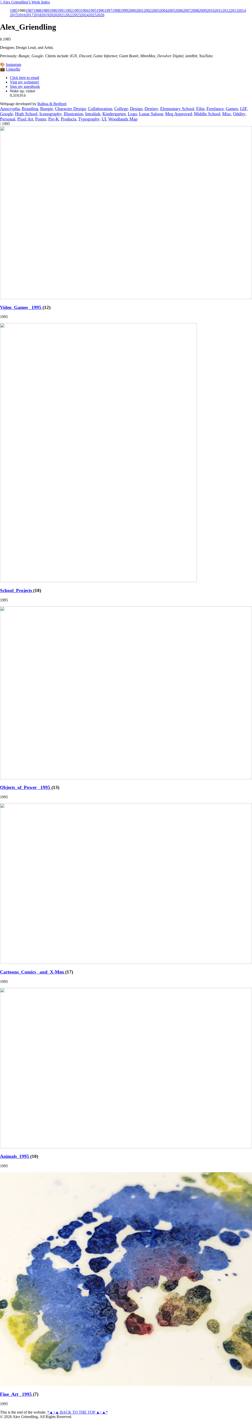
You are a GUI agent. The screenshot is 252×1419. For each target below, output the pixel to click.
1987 (29, 10)
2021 (61, 15)
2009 (203, 10)
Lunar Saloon (151, 113)
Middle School (207, 113)
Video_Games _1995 (21, 307)
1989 (45, 10)
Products (68, 118)
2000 (132, 10)
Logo (132, 113)
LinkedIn (13, 69)
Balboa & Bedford (51, 104)
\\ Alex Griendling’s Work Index (25, 2)
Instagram (13, 64)
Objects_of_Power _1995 (25, 787)
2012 (226, 10)
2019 (45, 15)
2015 (14, 15)
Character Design (70, 108)
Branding (30, 108)
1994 (85, 10)
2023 (77, 15)
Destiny (151, 108)
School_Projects (16, 590)
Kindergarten (114, 113)
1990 (53, 10)
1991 (61, 10)
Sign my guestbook (25, 86)
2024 (85, 15)
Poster (40, 118)
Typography (89, 118)
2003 (155, 10)
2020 (53, 15)
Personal (7, 118)
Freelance (215, 108)
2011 (218, 10)
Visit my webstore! (24, 82)
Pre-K (53, 118)
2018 (37, 15)
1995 (92, 10)
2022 (69, 15)
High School (26, 113)
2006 (179, 10)
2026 (100, 15)
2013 (234, 10)
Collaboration (100, 108)
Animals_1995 (15, 1156)
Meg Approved (178, 113)
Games (232, 108)
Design (136, 108)
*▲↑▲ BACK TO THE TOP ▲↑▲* (77, 1412)
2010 (211, 10)
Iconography (50, 113)
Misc (226, 113)
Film (200, 108)
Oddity (239, 113)
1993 (77, 10)
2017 (29, 15)
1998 (116, 10)
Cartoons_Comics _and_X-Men (32, 972)
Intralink (92, 113)
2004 (163, 10)
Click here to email (24, 78)
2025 (92, 15)
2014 (242, 10)
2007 (187, 10)
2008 (195, 10)
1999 (124, 10)
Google (6, 113)
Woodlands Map (123, 118)
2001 (140, 10)
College (121, 108)
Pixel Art (25, 118)
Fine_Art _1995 (16, 1394)
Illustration (73, 113)
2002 (148, 10)
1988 (37, 10)
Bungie (46, 108)
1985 (14, 10)
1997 (108, 10)
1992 (69, 10)
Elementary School (177, 108)
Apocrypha (10, 108)
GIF (243, 108)
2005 (171, 10)
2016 (22, 15)
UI (104, 118)
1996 (100, 10)
